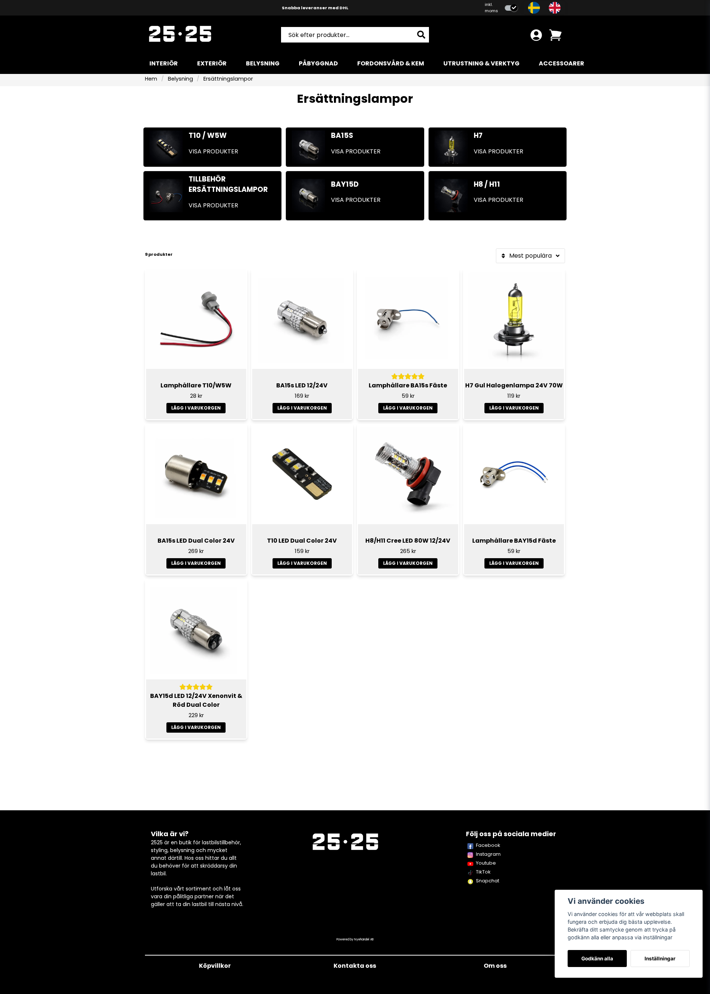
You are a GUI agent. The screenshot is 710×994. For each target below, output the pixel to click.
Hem (151, 78)
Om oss (495, 965)
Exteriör (212, 63)
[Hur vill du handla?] (511, 8)
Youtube (486, 862)
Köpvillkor (215, 965)
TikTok (483, 871)
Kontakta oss (355, 965)
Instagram (488, 854)
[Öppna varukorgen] (555, 35)
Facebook (488, 845)
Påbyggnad (318, 63)
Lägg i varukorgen (196, 408)
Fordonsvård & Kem (390, 63)
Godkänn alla (597, 958)
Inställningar (660, 958)
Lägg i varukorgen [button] (302, 408)
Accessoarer (561, 63)
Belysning (263, 63)
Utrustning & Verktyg (481, 63)
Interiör (163, 63)
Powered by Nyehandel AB (355, 939)
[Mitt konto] (536, 35)
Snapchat (487, 880)
